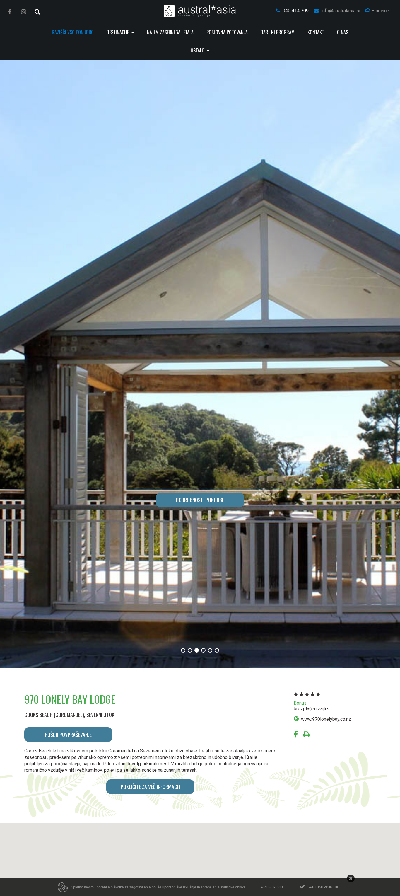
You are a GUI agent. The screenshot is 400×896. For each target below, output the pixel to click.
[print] (306, 735)
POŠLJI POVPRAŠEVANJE (68, 734)
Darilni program (278, 32)
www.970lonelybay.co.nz (326, 719)
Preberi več (273, 887)
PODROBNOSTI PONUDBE (200, 500)
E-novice (379, 10)
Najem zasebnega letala (170, 32)
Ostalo (198, 50)
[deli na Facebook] (296, 735)
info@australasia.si (340, 10)
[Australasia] (200, 11)
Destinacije (118, 32)
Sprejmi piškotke (324, 887)
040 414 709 (295, 10)
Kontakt (315, 32)
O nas (342, 32)
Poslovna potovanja (227, 32)
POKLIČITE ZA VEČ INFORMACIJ (150, 787)
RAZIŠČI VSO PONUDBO (73, 32)
